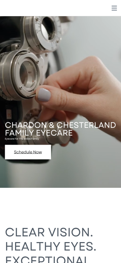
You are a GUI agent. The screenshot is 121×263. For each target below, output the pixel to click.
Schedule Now (28, 152)
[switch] (114, 8)
